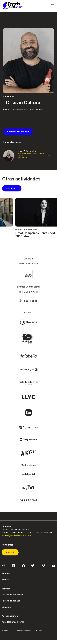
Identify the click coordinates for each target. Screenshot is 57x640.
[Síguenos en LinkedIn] (13, 565)
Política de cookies (11, 600)
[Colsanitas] (28, 427)
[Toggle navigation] (52, 4)
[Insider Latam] (28, 487)
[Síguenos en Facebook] (23, 565)
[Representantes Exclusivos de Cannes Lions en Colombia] (28, 263)
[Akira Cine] (28, 453)
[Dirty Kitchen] (28, 439)
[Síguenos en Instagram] (3, 565)
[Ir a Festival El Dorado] (13, 6)
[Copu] (28, 474)
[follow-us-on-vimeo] (43, 565)
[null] (28, 274)
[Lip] (28, 412)
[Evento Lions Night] (28, 291)
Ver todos (10, 188)
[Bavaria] (28, 322)
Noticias (6, 579)
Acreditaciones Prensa (13, 622)
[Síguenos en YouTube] (53, 565)
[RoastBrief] (28, 500)
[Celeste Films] (28, 382)
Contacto (6, 607)
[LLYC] (28, 396)
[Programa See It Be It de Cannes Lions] (28, 301)
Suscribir (10, 552)
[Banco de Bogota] (28, 369)
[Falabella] (28, 356)
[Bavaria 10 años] (28, 339)
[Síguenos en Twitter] (32, 565)
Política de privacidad (12, 594)
